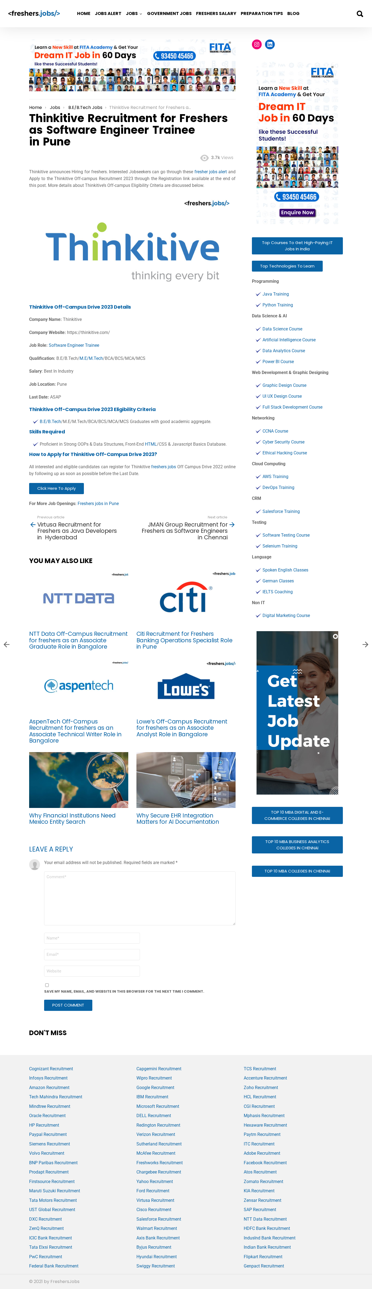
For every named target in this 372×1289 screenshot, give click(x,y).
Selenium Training (280, 546)
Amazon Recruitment (49, 1087)
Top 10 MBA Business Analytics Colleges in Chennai (297, 845)
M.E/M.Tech (91, 358)
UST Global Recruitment (52, 1209)
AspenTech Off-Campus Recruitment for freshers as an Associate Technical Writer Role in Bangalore (75, 731)
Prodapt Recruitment (49, 1172)
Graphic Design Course (284, 385)
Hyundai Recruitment (156, 1256)
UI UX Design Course (282, 396)
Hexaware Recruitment (265, 1125)
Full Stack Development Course (292, 407)
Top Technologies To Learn (287, 266)
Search (360, 14)
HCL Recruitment (260, 1096)
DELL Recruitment (153, 1115)
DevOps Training (278, 487)
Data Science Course (282, 329)
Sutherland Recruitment (159, 1144)
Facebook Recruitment (265, 1162)
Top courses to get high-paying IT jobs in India (297, 246)
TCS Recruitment (260, 1068)
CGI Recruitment (259, 1106)
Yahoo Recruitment (154, 1181)
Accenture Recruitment (265, 1078)
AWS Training (275, 476)
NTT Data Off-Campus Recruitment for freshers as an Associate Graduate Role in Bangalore (78, 640)
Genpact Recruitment (264, 1266)
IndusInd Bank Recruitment (269, 1238)
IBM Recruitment (152, 1096)
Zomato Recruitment (263, 1181)
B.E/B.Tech (50, 421)
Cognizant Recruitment (51, 1068)
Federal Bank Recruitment (53, 1266)
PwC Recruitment (45, 1256)
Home (83, 13)
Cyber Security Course (283, 442)
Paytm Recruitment (262, 1134)
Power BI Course (278, 361)
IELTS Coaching (278, 591)
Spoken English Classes (285, 570)
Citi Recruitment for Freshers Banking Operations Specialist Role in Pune (184, 640)
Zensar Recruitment (262, 1200)
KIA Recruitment (259, 1190)
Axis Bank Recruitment (158, 1238)
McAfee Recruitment (155, 1153)
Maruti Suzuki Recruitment (54, 1190)
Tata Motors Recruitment (53, 1200)
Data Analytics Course (284, 350)
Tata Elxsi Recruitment (50, 1247)
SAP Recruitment (260, 1209)
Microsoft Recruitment (157, 1106)
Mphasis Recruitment (264, 1115)
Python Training (278, 305)
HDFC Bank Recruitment (267, 1228)
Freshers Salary (216, 13)
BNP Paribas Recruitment (53, 1162)
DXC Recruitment (45, 1219)
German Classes (278, 580)
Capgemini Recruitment (158, 1068)
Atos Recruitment (260, 1172)
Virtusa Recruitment (155, 1200)
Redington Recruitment (158, 1125)
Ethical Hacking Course (285, 452)
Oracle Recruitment (47, 1115)
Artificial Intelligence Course (289, 339)
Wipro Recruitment (154, 1078)
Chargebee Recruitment (158, 1172)
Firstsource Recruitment (52, 1181)
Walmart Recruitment (156, 1228)
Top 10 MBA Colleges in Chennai (297, 871)
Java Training (276, 294)
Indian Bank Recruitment (267, 1247)
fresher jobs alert (210, 171)
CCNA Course (275, 431)
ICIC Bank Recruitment (50, 1238)
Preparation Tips (262, 13)
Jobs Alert (108, 13)
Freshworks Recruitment (159, 1162)
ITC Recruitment (259, 1144)
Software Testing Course (286, 535)
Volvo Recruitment (46, 1153)
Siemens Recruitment (49, 1144)
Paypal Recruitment (48, 1134)
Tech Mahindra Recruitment (55, 1096)
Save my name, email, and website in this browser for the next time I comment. (124, 991)
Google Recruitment (155, 1087)
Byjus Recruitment (153, 1247)
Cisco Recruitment (153, 1209)
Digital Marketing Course (286, 615)
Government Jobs (169, 13)
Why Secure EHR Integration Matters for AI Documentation (177, 818)
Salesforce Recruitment (158, 1219)
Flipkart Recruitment (263, 1256)
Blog (293, 13)
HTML (151, 444)
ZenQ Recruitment (46, 1228)
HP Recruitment (44, 1125)
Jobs (132, 13)
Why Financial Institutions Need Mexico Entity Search (72, 818)
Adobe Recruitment (262, 1153)
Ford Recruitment (152, 1190)
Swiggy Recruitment (155, 1266)
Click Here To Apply (56, 488)
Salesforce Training (281, 511)
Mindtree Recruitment (49, 1106)
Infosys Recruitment (48, 1078)
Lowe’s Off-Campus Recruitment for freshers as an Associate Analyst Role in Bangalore (181, 728)
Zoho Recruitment (261, 1087)
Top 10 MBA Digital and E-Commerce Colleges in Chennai (297, 815)
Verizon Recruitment (155, 1134)
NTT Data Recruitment (265, 1219)
